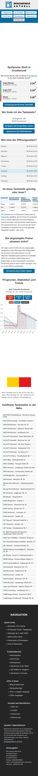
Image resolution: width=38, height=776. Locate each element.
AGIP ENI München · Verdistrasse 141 (16, 432)
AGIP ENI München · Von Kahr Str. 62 (15, 424)
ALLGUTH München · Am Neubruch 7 (15, 452)
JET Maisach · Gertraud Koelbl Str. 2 (15, 520)
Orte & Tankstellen (14, 644)
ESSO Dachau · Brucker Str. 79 (13, 508)
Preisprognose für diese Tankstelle (19, 105)
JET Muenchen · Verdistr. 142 (13, 524)
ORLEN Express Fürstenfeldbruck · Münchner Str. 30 (18, 550)
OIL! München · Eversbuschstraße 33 (15, 545)
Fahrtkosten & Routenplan (17, 640)
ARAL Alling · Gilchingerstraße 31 (14, 460)
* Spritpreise (7, 12)
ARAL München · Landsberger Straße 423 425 (18, 467)
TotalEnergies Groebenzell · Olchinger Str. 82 (18, 598)
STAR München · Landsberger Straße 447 (17, 582)
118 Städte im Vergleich (19, 670)
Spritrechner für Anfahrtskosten (19, 131)
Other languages (16, 695)
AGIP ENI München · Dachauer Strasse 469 (18, 428)
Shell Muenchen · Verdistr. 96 (13, 575)
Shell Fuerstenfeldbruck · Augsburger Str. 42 (18, 563)
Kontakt (14, 710)
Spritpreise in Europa (18, 673)
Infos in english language (19, 692)
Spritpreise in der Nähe (19, 666)
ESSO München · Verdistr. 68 (13, 516)
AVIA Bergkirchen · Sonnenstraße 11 (15, 475)
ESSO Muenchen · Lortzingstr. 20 (14, 512)
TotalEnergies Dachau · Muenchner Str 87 (17, 594)
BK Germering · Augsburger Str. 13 (15, 493)
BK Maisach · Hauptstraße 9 (12, 497)
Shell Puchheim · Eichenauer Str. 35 (15, 578)
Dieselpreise (19, 16)
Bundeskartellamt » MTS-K (13, 741)
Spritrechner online (14, 637)
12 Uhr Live (19, 20)
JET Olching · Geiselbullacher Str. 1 (15, 528)
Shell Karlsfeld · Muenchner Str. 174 (15, 567)
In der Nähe (19, 12)
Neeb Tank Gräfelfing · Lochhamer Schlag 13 (18, 538)
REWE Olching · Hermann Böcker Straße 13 (18, 559)
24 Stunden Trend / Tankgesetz (19, 630)
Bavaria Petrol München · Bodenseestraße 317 (19, 489)
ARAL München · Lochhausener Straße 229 (18, 471)
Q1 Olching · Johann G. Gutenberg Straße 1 (18, 555)
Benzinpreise (31, 12)
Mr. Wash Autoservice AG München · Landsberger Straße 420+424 (15, 533)
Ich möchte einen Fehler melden (19, 271)
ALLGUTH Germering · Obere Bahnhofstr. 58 (18, 436)
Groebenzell (32, 76)
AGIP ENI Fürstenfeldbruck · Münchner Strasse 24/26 (19, 416)
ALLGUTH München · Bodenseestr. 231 (16, 448)
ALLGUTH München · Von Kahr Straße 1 (17, 444)
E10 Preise (7, 16)
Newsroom (31, 16)
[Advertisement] (19, 43)
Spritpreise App (16, 688)
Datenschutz (16, 718)
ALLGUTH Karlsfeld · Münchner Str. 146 (16, 440)
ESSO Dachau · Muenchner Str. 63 (15, 504)
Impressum (15, 714)
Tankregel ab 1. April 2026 (17, 633)
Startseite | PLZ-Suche (16, 626)
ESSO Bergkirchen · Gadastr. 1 (13, 501)
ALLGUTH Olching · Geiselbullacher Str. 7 (17, 456)
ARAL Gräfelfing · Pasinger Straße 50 (15, 464)
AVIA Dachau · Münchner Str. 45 (14, 479)
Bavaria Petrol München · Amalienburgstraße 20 (18, 484)
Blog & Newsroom (17, 685)
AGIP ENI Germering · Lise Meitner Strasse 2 (18, 421)
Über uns (14, 707)
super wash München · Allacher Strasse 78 (17, 586)
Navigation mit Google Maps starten (19, 126)
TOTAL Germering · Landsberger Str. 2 (16, 590)
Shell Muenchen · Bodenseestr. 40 (14, 571)
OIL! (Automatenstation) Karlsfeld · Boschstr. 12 (19, 541)
